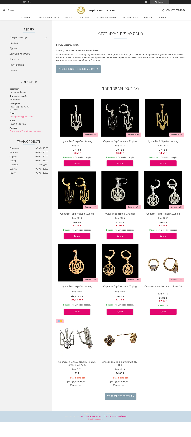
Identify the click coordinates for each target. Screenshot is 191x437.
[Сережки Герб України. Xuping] (120, 118)
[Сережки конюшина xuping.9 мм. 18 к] (120, 338)
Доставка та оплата (20, 54)
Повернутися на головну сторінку (79, 69)
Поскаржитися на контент (91, 416)
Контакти (84, 17)
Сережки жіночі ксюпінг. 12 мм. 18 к (163, 288)
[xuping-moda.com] (81, 10)
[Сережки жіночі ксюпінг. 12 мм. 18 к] (163, 263)
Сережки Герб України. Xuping (120, 141)
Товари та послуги (46, 17)
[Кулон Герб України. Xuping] (77, 118)
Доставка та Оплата (106, 17)
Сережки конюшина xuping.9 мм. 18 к (120, 363)
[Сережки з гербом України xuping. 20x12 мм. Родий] (77, 338)
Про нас (69, 17)
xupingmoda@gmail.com (21, 116)
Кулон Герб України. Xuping (77, 141)
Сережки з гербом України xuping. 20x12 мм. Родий (77, 363)
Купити (77, 163)
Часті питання (130, 17)
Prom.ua (109, 414)
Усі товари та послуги (119, 396)
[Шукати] (4, 10)
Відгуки (148, 17)
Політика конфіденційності (115, 416)
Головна (25, 17)
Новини (162, 17)
